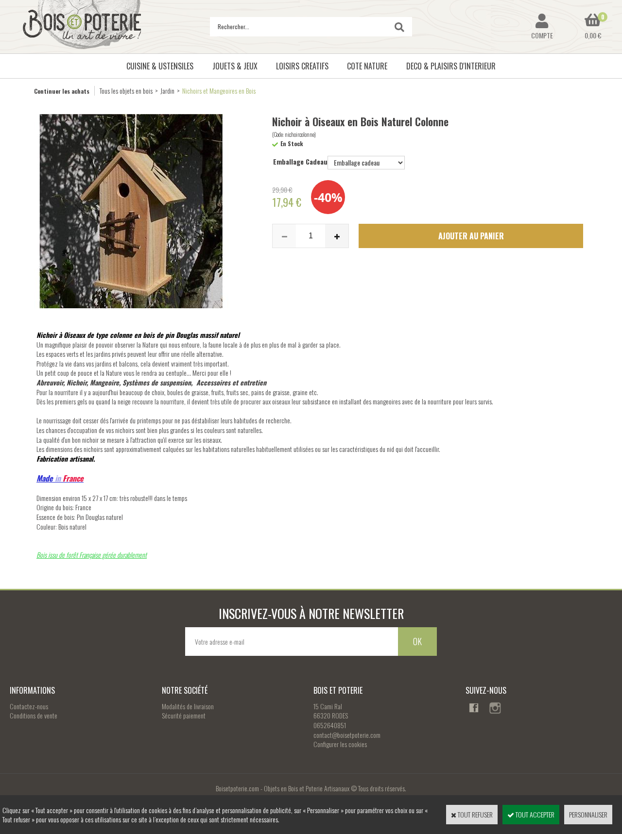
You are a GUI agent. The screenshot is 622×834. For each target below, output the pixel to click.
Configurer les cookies (340, 744)
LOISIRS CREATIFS (302, 66)
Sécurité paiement (184, 715)
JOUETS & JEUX (235, 66)
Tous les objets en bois (126, 90)
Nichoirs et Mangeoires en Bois (219, 90)
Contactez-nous (29, 706)
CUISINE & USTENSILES (159, 66)
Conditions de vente (33, 715)
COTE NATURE (367, 66)
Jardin (167, 90)
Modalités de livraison (188, 706)
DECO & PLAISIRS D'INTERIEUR (451, 66)
